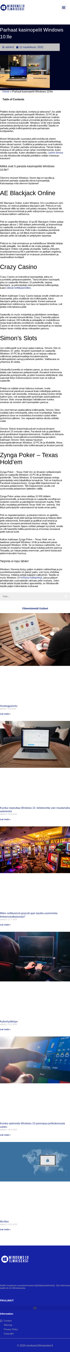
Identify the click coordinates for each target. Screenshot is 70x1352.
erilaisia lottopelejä (31, 577)
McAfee (4, 1221)
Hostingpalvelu (8, 706)
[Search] (66, 596)
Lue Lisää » (5, 714)
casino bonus (55, 152)
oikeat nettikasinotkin (19, 287)
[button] (63, 7)
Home (5, 91)
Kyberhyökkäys (9, 1021)
